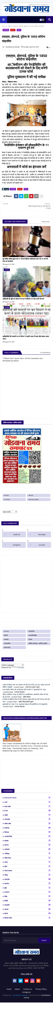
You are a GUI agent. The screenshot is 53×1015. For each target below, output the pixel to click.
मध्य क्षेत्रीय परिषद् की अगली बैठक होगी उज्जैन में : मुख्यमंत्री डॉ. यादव (24, 689)
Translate (20, 667)
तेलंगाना (27, 845)
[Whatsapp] (26, 196)
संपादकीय (27, 905)
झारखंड (27, 840)
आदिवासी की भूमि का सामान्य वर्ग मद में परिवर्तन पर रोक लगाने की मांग (23, 299)
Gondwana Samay (19, 995)
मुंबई (27, 888)
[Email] (36, 196)
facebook (16, 534)
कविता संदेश (27, 823)
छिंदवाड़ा (27, 832)
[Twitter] (21, 196)
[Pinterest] (31, 196)
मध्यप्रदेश (5, 30)
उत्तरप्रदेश (27, 819)
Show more (46, 222)
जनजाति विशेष (33, 635)
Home (4, 26)
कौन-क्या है (7, 647)
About (31, 495)
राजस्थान (27, 892)
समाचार (13, 30)
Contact (7, 499)
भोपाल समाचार (27, 870)
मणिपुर (27, 875)
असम (27, 802)
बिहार (27, 866)
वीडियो (27, 901)
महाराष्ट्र (27, 883)
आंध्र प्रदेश (27, 806)
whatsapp (41, 534)
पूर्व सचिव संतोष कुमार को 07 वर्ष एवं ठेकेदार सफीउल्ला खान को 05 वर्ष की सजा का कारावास (25, 260)
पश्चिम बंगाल (27, 858)
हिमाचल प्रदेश (27, 918)
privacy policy (34, 499)
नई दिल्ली (27, 849)
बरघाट (27, 862)
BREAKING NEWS (27, 798)
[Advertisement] (26, 584)
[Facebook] (16, 196)
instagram (16, 545)
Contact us (27, 989)
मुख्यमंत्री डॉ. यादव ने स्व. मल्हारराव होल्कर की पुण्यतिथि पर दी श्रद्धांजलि (25, 704)
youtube (42, 545)
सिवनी (10, 26)
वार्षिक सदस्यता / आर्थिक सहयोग (38, 643)
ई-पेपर (30, 639)
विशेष (27, 896)
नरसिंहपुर (27, 853)
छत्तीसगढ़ (27, 828)
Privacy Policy (40, 989)
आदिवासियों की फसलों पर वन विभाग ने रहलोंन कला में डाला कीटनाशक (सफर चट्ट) (26, 337)
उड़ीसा (27, 815)
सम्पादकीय (7, 643)
